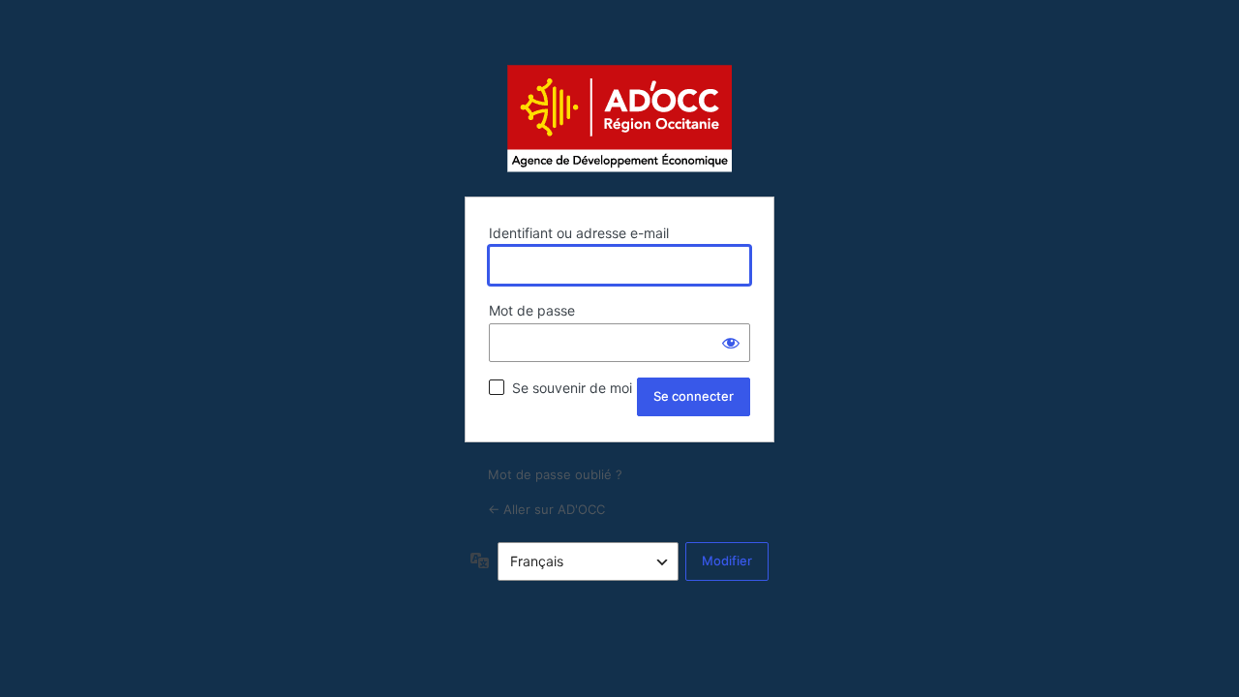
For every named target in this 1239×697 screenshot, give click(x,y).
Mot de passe (532, 310)
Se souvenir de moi (572, 387)
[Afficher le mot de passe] (730, 342)
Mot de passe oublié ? (555, 474)
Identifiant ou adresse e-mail (579, 233)
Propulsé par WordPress (619, 117)
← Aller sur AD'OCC (546, 509)
